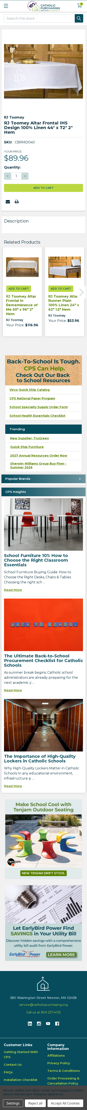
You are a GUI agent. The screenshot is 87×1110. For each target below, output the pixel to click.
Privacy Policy (58, 1063)
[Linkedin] (30, 1024)
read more (13, 590)
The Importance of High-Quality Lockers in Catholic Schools (40, 758)
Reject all (35, 1103)
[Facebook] (57, 1024)
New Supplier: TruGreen (29, 438)
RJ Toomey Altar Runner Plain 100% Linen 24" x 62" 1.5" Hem (63, 303)
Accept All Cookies (65, 1103)
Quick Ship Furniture (27, 447)
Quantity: (12, 167)
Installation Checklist (20, 1080)
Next (81, 292)
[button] (43, 923)
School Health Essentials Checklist (37, 416)
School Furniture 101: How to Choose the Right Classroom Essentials (36, 560)
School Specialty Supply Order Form (39, 407)
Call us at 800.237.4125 (43, 1012)
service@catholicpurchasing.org (43, 1005)
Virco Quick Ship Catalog (30, 390)
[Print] (16, 201)
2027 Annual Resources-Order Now (38, 455)
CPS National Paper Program (32, 398)
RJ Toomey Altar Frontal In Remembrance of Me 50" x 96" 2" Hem (22, 305)
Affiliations (56, 1055)
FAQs (8, 1072)
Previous (5, 292)
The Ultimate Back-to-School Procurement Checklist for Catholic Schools (43, 660)
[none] (43, 71)
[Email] (8, 201)
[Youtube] (48, 1024)
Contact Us (13, 1065)
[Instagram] (39, 1024)
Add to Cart (18, 288)
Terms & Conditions (63, 1071)
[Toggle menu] (6, 6)
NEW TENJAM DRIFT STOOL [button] (43, 873)
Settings (13, 1103)
